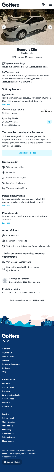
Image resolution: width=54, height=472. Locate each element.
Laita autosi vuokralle (11, 395)
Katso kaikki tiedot (27, 153)
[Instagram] (8, 341)
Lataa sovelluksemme (11, 364)
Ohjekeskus (7, 353)
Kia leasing (6, 429)
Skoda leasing (8, 441)
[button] (27, 121)
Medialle (5, 360)
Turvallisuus (7, 406)
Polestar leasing (8, 437)
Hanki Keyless (8, 399)
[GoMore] (10, 4)
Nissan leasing (8, 433)
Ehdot (4, 454)
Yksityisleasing (8, 422)
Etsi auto (6, 383)
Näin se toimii (8, 387)
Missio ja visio (8, 356)
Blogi (4, 372)
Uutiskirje (6, 368)
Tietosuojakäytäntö (17, 454)
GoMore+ (6, 391)
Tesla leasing (7, 426)
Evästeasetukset (9, 457)
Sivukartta (32, 454)
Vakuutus (6, 402)
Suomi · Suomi (13, 462)
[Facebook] (3, 341)
